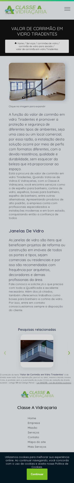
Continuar (37, 474)
